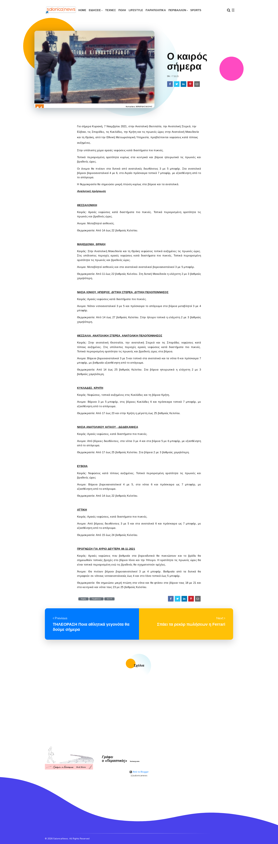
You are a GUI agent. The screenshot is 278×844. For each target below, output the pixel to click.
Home (82, 10)
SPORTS (195, 10)
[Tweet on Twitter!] (177, 84)
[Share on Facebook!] (170, 84)
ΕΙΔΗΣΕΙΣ (95, 10)
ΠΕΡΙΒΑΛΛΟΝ (177, 10)
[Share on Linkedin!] (183, 84)
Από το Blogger (140, 771)
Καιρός (83, 599)
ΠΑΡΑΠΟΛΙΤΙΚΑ (156, 10)
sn (168, 76)
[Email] (197, 84)
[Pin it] (190, 84)
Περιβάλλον (96, 599)
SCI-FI (109, 599)
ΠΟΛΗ (122, 10)
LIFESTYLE (136, 10)
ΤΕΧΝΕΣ (110, 10)
